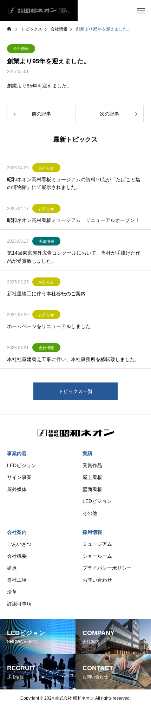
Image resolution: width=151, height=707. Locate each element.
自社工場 (17, 580)
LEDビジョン (21, 465)
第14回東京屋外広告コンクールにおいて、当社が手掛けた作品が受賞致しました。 (73, 256)
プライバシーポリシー (107, 568)
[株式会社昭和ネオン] (39, 10)
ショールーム (97, 556)
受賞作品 (92, 465)
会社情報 (21, 48)
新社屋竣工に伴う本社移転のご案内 (46, 293)
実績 (87, 453)
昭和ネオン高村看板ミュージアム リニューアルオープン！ (73, 220)
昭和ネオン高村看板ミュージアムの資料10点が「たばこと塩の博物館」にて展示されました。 (73, 183)
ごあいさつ (19, 544)
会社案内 (17, 532)
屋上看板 (92, 477)
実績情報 (46, 241)
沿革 (12, 592)
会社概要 (17, 556)
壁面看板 (92, 489)
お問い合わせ (97, 580)
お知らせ (46, 168)
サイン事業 (19, 477)
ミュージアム (97, 544)
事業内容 (17, 453)
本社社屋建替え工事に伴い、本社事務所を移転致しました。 (73, 359)
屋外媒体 (17, 489)
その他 (90, 513)
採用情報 (92, 532)
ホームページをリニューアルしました (49, 326)
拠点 (12, 568)
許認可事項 (19, 604)
